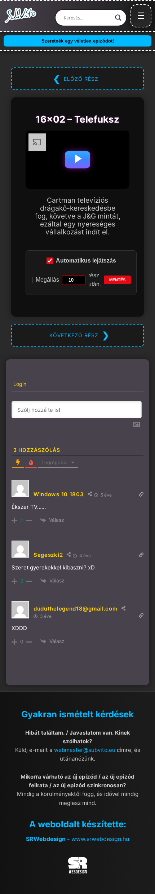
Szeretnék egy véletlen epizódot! (77, 41)
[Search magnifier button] (118, 18)
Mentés (117, 280)
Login (19, 384)
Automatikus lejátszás (86, 260)
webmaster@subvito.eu (84, 750)
